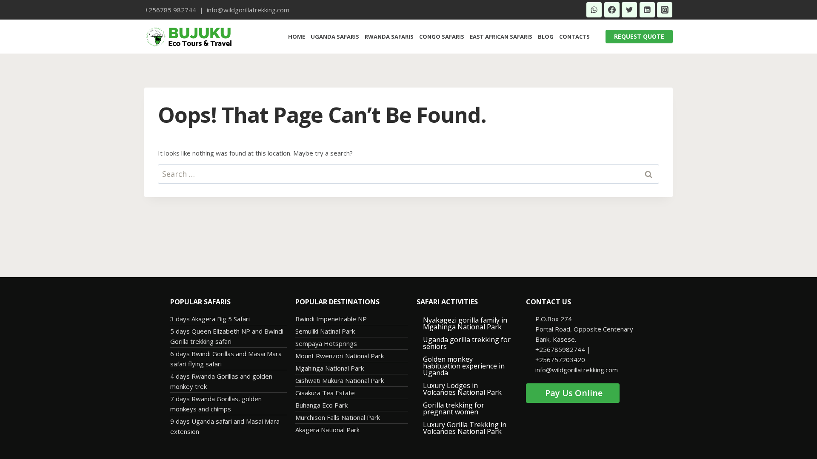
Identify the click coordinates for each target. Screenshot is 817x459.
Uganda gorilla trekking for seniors (467, 343)
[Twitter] (629, 9)
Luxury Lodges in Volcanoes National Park (462, 389)
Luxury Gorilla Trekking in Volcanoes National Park (464, 428)
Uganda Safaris (335, 36)
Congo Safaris (441, 36)
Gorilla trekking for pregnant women (453, 408)
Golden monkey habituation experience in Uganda (464, 365)
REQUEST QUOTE (639, 36)
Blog (546, 36)
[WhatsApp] (594, 9)
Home (296, 36)
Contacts (574, 36)
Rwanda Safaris (389, 36)
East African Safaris (501, 36)
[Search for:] (408, 174)
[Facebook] (612, 9)
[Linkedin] (647, 9)
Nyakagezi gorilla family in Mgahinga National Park (465, 323)
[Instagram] (664, 9)
